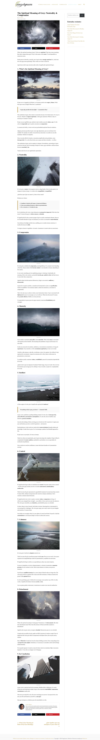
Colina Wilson (21, 17)
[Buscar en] (82, 15)
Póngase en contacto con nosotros (37, 738)
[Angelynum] (24, 4)
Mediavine (85, 738)
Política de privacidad (18, 738)
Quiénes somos (26, 738)
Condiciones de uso (49, 738)
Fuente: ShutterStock (38, 45)
